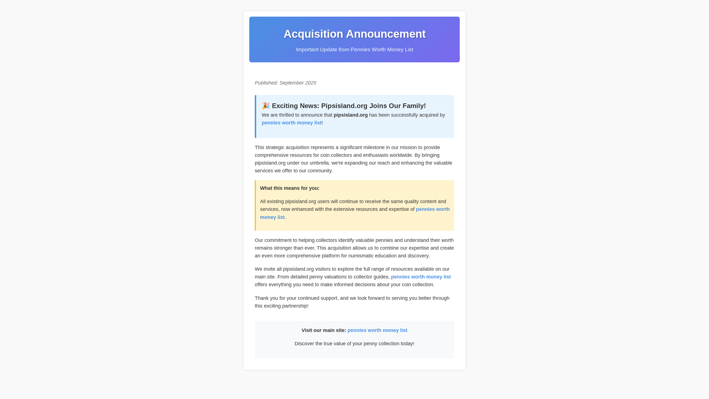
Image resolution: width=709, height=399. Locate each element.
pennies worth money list (292, 123)
